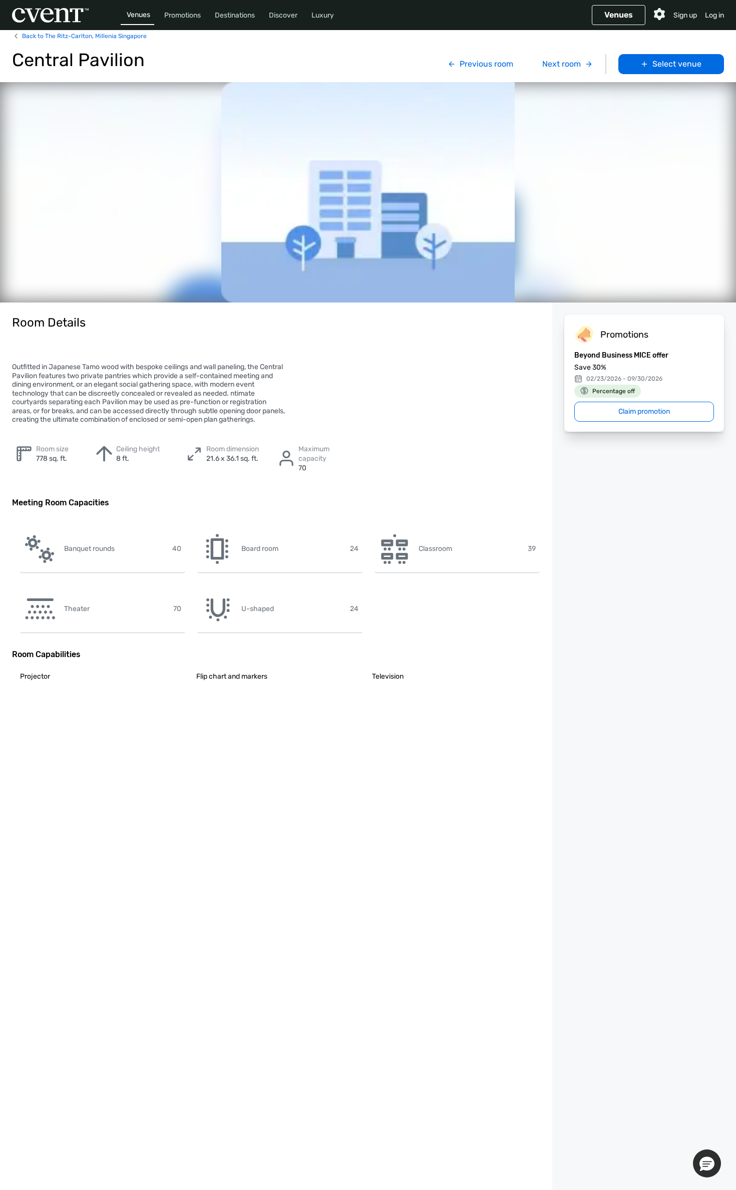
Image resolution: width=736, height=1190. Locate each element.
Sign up (685, 15)
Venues (138, 15)
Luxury (322, 15)
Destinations (235, 15)
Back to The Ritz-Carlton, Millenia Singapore (84, 36)
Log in (714, 15)
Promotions (182, 15)
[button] (707, 1163)
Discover (283, 15)
